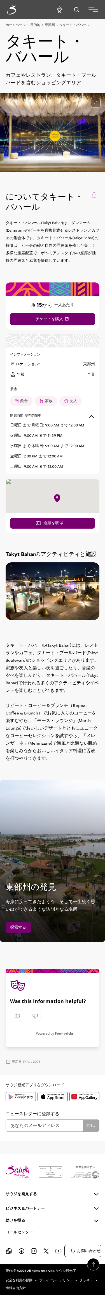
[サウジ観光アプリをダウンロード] (21, 1096)
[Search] (76, 9)
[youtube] (58, 1251)
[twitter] (46, 1251)
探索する (18, 927)
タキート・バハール (74, 25)
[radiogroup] (26, 1015)
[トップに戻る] (93, 1264)
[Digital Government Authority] (51, 1172)
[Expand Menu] (93, 10)
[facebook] (21, 1251)
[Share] (94, 195)
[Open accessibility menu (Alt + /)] (59, 9)
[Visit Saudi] (18, 1171)
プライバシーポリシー (56, 1280)
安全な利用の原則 (19, 1280)
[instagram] (33, 1251)
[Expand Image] (96, 102)
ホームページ (16, 25)
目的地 (35, 25)
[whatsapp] (9, 1251)
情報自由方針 (16, 1288)
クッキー (86, 1280)
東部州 (50, 25)
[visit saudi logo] (18, 10)
